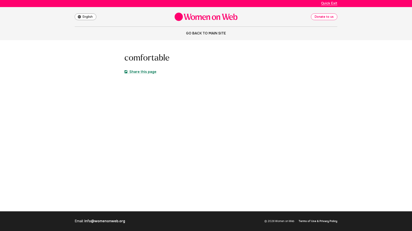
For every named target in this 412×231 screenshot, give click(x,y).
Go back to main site (206, 33)
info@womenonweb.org (104, 221)
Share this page (142, 72)
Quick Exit (329, 3)
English (88, 17)
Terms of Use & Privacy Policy (317, 221)
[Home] (206, 16)
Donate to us (324, 17)
